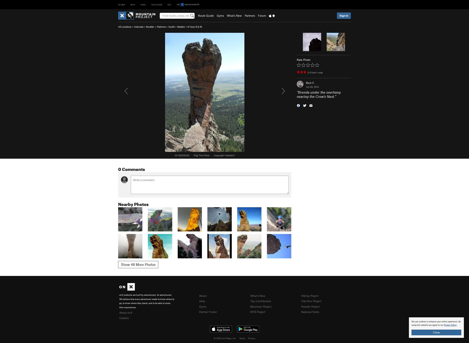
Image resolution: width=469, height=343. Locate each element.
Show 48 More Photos (138, 264)
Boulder (150, 26)
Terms (242, 338)
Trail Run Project (311, 301)
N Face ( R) (194, 26)
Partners (250, 15)
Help (202, 301)
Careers (124, 318)
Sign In (343, 15)
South (171, 26)
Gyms (220, 15)
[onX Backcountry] (188, 5)
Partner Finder (208, 312)
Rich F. (310, 82)
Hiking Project (310, 295)
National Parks (310, 312)
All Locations (124, 26)
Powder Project (310, 306)
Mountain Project (261, 306)
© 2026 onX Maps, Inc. (225, 338)
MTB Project (257, 312)
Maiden (181, 26)
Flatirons (161, 26)
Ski (169, 4)
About (203, 295)
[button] (298, 105)
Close (436, 332)
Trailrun (156, 4)
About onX (125, 312)
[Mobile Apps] (272, 15)
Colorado (138, 26)
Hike (143, 4)
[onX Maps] (127, 289)
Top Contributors (260, 301)
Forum (262, 15)
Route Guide (206, 15)
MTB (133, 4)
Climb (121, 4)
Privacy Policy (450, 325)
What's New (234, 15)
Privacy (251, 338)
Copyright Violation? (224, 155)
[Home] (138, 16)
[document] (436, 327)
